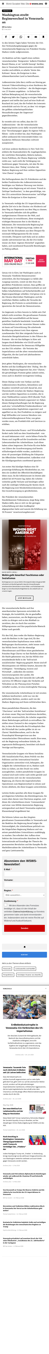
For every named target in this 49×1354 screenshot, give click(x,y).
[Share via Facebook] (6, 37)
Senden (24, 928)
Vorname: (8, 880)
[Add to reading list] (43, 37)
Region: (8, 891)
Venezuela (7, 969)
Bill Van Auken (7, 27)
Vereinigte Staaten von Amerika (29, 975)
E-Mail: (7, 869)
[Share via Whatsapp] (20, 37)
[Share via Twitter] (13, 37)
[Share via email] (35, 37)
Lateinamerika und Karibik (25, 969)
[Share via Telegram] (28, 37)
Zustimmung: (10, 901)
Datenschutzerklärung (23, 912)
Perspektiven (8, 975)
